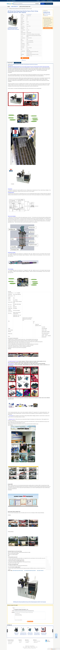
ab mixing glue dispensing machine (30, 570)
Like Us (48, 640)
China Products (14, 6)
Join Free (10, 0)
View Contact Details (47, 14)
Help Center (10, 643)
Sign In (8, 0)
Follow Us (48, 641)
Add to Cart (24, 60)
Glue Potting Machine (29, 14)
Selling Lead (35, 642)
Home (8, 6)
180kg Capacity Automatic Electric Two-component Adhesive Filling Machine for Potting (30, 634)
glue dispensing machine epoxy (18, 570)
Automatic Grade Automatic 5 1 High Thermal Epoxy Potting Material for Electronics (44, 634)
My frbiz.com (13, 0)
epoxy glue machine (40, 570)
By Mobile (27, 642)
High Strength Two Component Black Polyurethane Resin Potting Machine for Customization (37, 634)
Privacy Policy (10, 642)
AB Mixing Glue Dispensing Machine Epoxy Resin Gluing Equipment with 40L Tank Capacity (23, 11)
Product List (46, 15)
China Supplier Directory (24, 6)
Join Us (20, 642)
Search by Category (49, 3)
